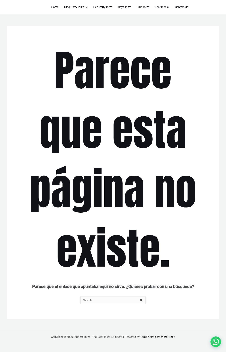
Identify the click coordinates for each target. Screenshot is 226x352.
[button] (86, 7)
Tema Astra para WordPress (157, 337)
